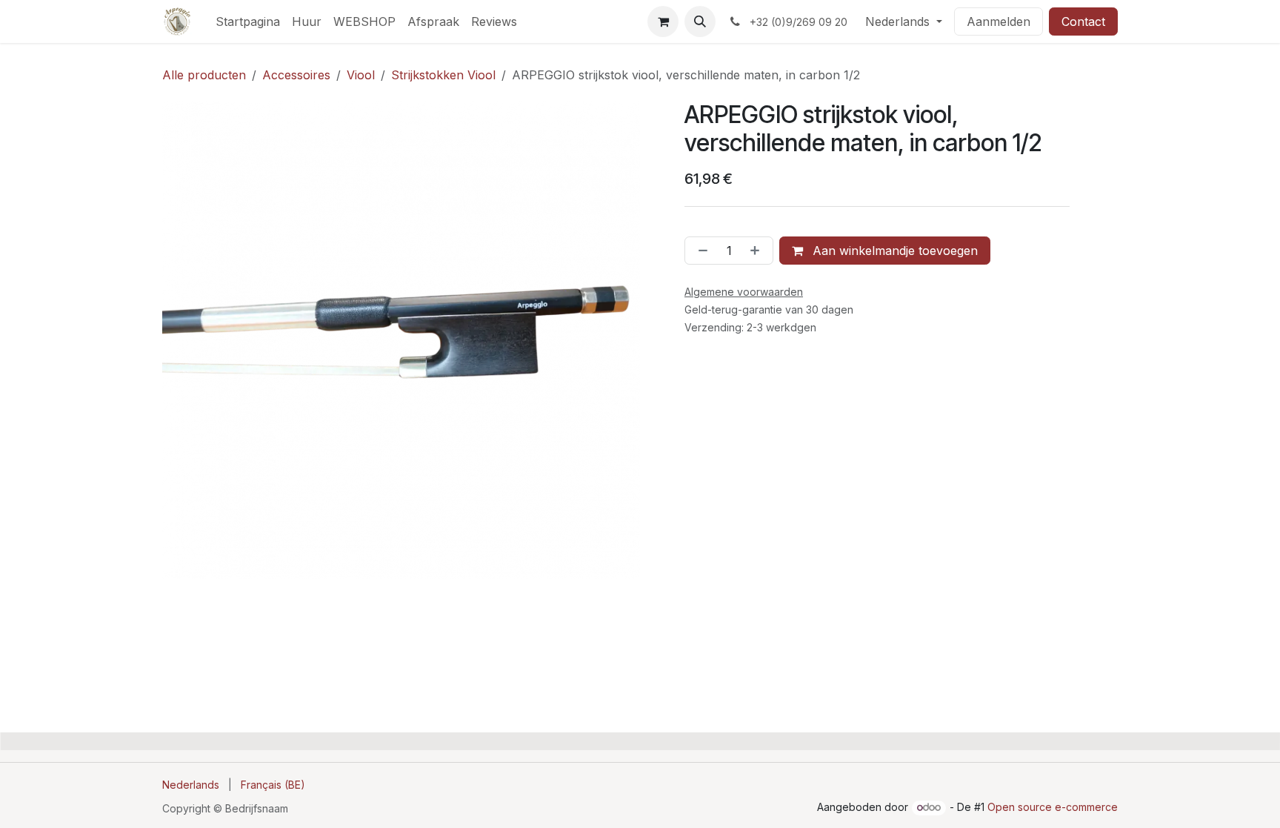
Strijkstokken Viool (443, 74)
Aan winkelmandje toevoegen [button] (893, 250)
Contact (1083, 21)
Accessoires (296, 74)
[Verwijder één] (700, 250)
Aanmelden (998, 21)
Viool (361, 74)
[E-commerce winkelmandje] (663, 21)
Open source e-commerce (1052, 807)
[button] (700, 21)
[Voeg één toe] (758, 250)
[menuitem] (248, 21)
